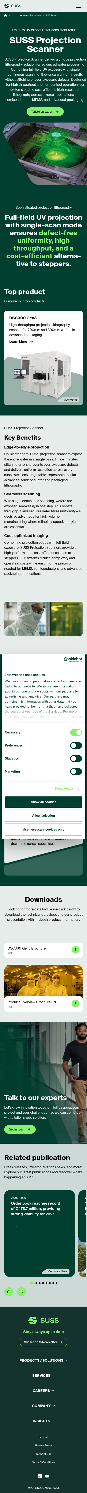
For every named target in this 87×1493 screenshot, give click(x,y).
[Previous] (9, 1291)
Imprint (43, 1437)
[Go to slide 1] (32, 1283)
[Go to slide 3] (40, 1283)
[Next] (21, 1291)
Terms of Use (43, 1454)
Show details (64, 788)
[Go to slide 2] (36, 1283)
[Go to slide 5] (46, 1283)
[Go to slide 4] (43, 1283)
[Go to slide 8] (56, 1283)
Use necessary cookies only (43, 829)
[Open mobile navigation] (78, 6)
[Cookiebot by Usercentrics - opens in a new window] (63, 660)
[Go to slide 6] (50, 1283)
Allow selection (43, 815)
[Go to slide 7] (53, 1283)
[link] (43, 358)
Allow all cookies (43, 802)
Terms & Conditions (43, 1462)
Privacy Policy (57, 716)
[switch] (76, 745)
